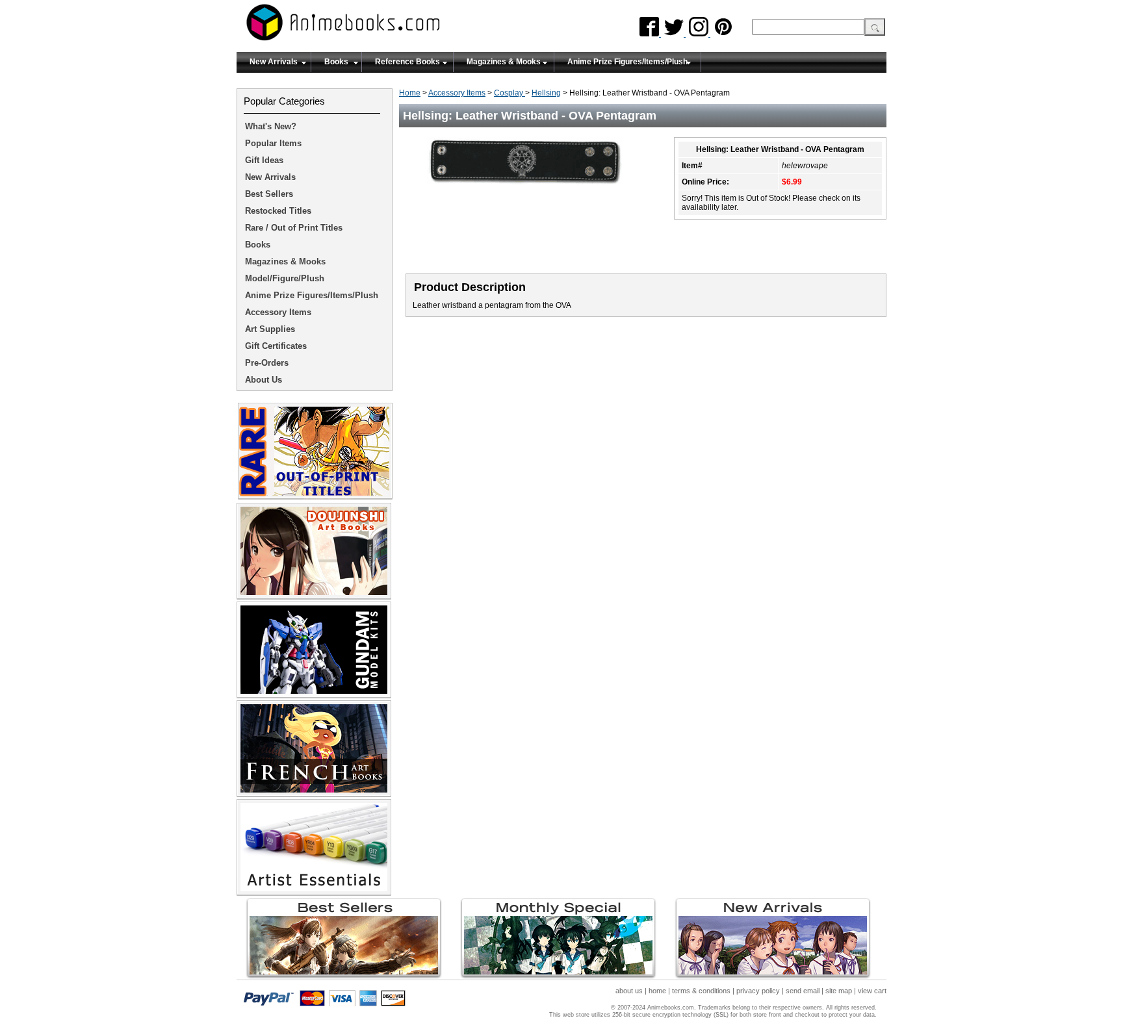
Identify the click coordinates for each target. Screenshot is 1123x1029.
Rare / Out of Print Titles (293, 228)
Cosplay (509, 92)
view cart (872, 991)
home (657, 991)
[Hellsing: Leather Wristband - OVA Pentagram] (529, 188)
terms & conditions (701, 991)
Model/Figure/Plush (284, 278)
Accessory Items (456, 92)
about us (629, 991)
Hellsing (546, 92)
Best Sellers (269, 194)
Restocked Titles (278, 211)
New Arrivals (274, 61)
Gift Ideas (264, 160)
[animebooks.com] (396, 26)
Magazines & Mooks (504, 61)
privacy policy (758, 991)
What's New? (270, 126)
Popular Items (273, 143)
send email (803, 991)
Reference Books (407, 61)
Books (336, 61)
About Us (263, 380)
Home (409, 92)
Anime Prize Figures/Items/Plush (627, 61)
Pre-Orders (267, 363)
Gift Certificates (276, 346)
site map (838, 991)
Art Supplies (270, 329)
